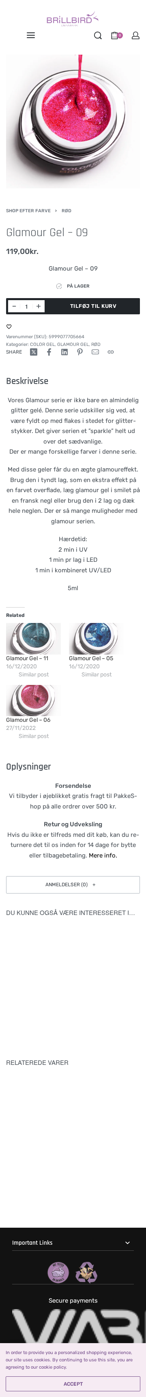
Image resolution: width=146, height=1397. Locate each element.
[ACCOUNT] (135, 35)
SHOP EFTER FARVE (28, 210)
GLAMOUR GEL (73, 344)
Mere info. (103, 855)
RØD (66, 210)
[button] (73, 885)
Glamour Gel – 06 (28, 720)
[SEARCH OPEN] (98, 35)
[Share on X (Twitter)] (33, 352)
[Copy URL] (110, 352)
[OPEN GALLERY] (73, 121)
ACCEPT (73, 1384)
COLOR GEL (42, 344)
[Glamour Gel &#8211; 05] (96, 638)
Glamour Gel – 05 (91, 658)
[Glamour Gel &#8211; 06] (33, 700)
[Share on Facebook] (49, 352)
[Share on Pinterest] (80, 352)
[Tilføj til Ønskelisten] (9, 327)
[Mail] (95, 352)
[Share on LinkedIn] (64, 352)
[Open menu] (30, 35)
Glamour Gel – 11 (27, 658)
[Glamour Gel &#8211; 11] (33, 638)
